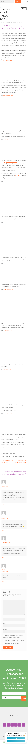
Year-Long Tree (21, 456)
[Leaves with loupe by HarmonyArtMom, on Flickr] (14, 272)
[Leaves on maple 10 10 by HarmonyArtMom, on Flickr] (14, 68)
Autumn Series (9, 453)
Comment (5, 599)
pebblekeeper (4, 516)
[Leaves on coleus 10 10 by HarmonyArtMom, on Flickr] (14, 385)
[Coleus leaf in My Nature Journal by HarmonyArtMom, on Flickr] (14, 422)
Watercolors (15, 456)
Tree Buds (11, 456)
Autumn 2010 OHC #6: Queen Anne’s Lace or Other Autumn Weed (20, 462)
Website (5, 629)
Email (4, 623)
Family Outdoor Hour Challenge (12, 454)
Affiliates (12, 715)
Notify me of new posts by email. (12, 643)
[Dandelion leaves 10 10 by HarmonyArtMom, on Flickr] (14, 305)
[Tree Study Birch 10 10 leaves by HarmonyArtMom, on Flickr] (14, 238)
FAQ (17, 715)
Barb (15, 22)
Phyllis (3, 569)
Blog (11, 717)
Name (5, 617)
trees (14, 453)
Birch (5, 454)
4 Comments (19, 22)
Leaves (20, 454)
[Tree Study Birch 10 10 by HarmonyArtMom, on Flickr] (14, 197)
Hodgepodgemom (5, 542)
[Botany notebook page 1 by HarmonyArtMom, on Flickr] (14, 111)
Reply (2, 504)
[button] (27, 1)
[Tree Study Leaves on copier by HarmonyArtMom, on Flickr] (14, 148)
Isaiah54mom (4, 486)
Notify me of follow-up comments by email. (14, 640)
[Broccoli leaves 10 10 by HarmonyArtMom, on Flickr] (14, 346)
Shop (17, 717)
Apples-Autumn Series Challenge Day (7, 461)
